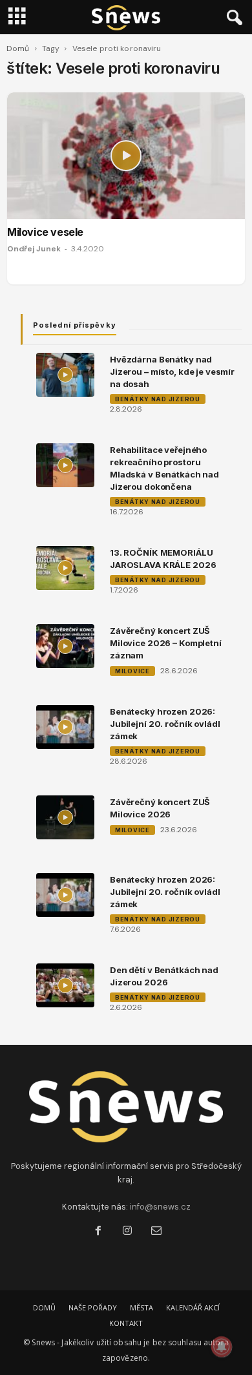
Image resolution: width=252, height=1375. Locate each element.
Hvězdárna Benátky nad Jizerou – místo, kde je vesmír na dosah (172, 371)
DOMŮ (44, 1307)
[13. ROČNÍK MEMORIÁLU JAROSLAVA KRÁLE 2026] (65, 568)
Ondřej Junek (34, 249)
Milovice (132, 671)
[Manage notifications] (221, 1346)
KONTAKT (126, 1323)
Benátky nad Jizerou (157, 399)
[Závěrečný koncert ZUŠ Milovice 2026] (65, 817)
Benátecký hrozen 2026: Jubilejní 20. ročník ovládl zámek (165, 723)
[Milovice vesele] (126, 155)
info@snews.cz (160, 1206)
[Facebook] (97, 1231)
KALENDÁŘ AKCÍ (193, 1307)
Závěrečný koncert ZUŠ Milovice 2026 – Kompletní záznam (166, 642)
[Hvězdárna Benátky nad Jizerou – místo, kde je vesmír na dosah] (65, 375)
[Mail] (155, 1231)
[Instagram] (127, 1231)
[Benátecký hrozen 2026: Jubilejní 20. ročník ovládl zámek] (65, 727)
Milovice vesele (45, 232)
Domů (17, 48)
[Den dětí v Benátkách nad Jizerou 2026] (65, 985)
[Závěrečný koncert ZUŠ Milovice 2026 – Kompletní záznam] (65, 646)
